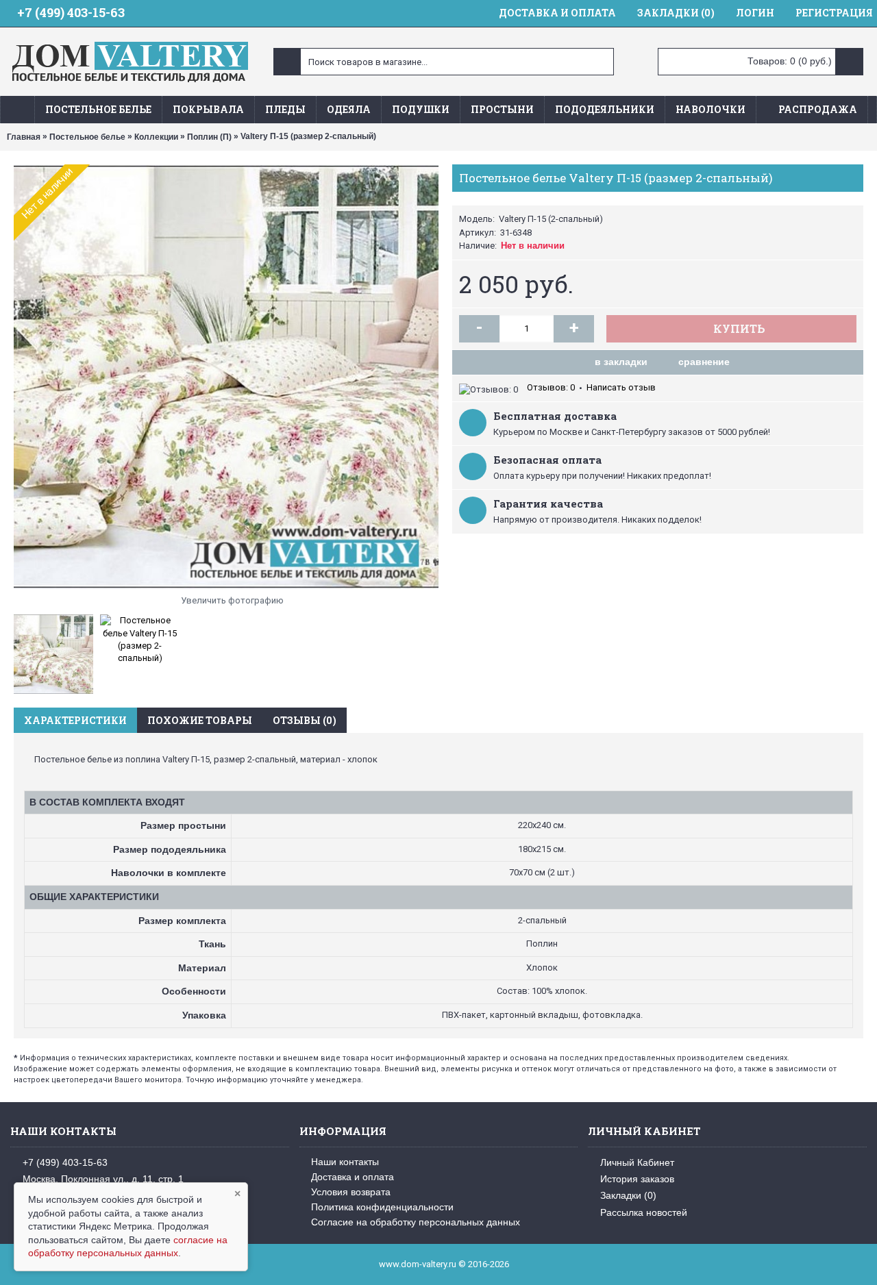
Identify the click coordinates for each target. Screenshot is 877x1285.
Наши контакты (345, 1161)
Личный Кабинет (637, 1161)
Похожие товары (199, 720)
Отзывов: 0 (551, 387)
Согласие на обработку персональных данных (415, 1222)
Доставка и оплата (352, 1176)
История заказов (637, 1178)
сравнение (704, 361)
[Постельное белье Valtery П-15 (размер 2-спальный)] (226, 376)
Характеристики (75, 720)
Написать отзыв (621, 387)
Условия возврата (351, 1191)
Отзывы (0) (304, 720)
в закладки (621, 361)
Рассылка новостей (643, 1212)
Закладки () (628, 1195)
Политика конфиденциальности (382, 1206)
